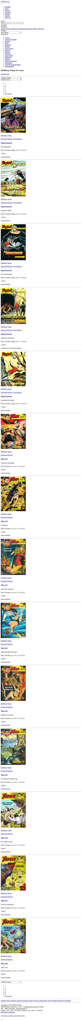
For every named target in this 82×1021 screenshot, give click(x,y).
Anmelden (67, 1001)
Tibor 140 (4, 521)
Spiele (7, 43)
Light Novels (9, 48)
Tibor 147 (4, 900)
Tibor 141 (4, 585)
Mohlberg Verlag (6, 135)
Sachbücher (8, 63)
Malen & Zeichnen (11, 61)
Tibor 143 (4, 711)
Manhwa (7, 50)
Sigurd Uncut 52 (6, 334)
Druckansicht (5, 74)
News (6, 8)
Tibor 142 (4, 648)
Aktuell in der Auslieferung (9, 29)
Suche (3, 23)
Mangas (7, 47)
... (5, 85)
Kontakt (54, 1001)
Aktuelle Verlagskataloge (13, 65)
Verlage (7, 16)
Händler (7, 14)
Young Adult (9, 56)
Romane (7, 41)
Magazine (8, 45)
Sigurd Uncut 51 (6, 270)
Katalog (7, 10)
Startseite (7, 7)
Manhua (7, 52)
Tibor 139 (4, 459)
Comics (7, 38)
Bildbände (8, 57)
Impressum (60, 1001)
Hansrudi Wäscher (6, 139)
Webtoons (8, 54)
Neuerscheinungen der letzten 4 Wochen (31, 29)
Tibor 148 (4, 963)
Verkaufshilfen (9, 66)
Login (3, 21)
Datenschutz (43, 1001)
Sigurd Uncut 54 (6, 396)
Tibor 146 (4, 838)
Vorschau (8, 12)
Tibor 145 (4, 775)
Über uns (8, 17)
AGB (49, 1001)
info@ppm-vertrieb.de (8, 1012)
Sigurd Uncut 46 (6, 143)
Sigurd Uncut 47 (6, 206)
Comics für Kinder (11, 39)
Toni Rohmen (17, 139)
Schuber (7, 59)
